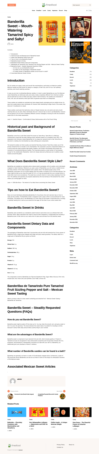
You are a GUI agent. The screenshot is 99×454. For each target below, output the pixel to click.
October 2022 (73, 190)
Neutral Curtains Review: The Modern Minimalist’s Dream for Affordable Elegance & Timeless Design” (79, 132)
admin (12, 44)
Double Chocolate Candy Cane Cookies (80, 151)
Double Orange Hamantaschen (78, 156)
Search (90, 120)
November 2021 (74, 222)
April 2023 (72, 173)
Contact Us (60, 447)
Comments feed (74, 260)
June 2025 (72, 170)
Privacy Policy (61, 444)
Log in (71, 254)
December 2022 (74, 185)
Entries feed (73, 257)
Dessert (72, 77)
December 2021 (74, 219)
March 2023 (73, 176)
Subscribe (11, 5)
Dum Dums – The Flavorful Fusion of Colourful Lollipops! (81, 424)
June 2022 (72, 202)
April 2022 (72, 207)
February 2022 (73, 213)
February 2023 (73, 179)
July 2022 (72, 199)
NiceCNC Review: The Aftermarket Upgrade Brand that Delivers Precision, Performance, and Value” (80, 140)
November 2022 (74, 187)
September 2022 (74, 193)
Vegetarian (72, 85)
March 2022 (73, 210)
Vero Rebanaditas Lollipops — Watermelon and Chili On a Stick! (38, 424)
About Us (71, 444)
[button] (89, 10)
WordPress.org (73, 263)
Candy (9, 17)
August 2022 (73, 196)
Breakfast (72, 71)
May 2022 (72, 205)
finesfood (20, 450)
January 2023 (73, 182)
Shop (71, 83)
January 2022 (73, 216)
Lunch (71, 80)
